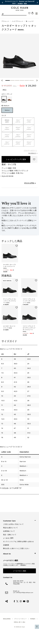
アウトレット (5, 21)
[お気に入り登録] (34, 159)
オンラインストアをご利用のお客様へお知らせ (18, 541)
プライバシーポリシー (20, 619)
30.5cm (29, 143)
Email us (16, 591)
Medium (7, 110)
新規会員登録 (7, 619)
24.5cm (7, 121)
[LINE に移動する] (27, 601)
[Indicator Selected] (7, 80)
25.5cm (29, 121)
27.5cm (7, 135)
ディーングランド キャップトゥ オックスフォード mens (9, 300)
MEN (25, 3)
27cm (29, 128)
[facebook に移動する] (14, 601)
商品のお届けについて (10, 528)
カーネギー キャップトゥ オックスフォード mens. (9, 266)
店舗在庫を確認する (30, 150)
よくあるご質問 (8, 538)
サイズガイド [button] (9, 341)
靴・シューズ (29, 21)
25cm (18, 121)
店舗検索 (6, 545)
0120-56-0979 (18, 581)
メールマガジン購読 (19, 571)
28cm (17, 135)
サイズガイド (32, 153)
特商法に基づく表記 (19, 622)
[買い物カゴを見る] (32, 13)
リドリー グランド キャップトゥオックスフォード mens (29, 300)
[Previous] (2, 80)
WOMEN (20, 3)
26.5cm (18, 128)
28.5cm (29, 135)
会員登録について (9, 531)
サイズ (4, 115)
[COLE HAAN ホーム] (19, 9)
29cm (7, 143)
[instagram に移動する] (20, 601)
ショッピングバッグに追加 (16, 159)
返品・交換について (9, 534)
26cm (7, 128)
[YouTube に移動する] (24, 601)
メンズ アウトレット (17, 21)
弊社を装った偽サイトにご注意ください (16, 548)
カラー (7, 94)
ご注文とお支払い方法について (13, 524)
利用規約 (32, 619)
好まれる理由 (29, 183)
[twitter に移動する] (17, 601)
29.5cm (18, 143)
